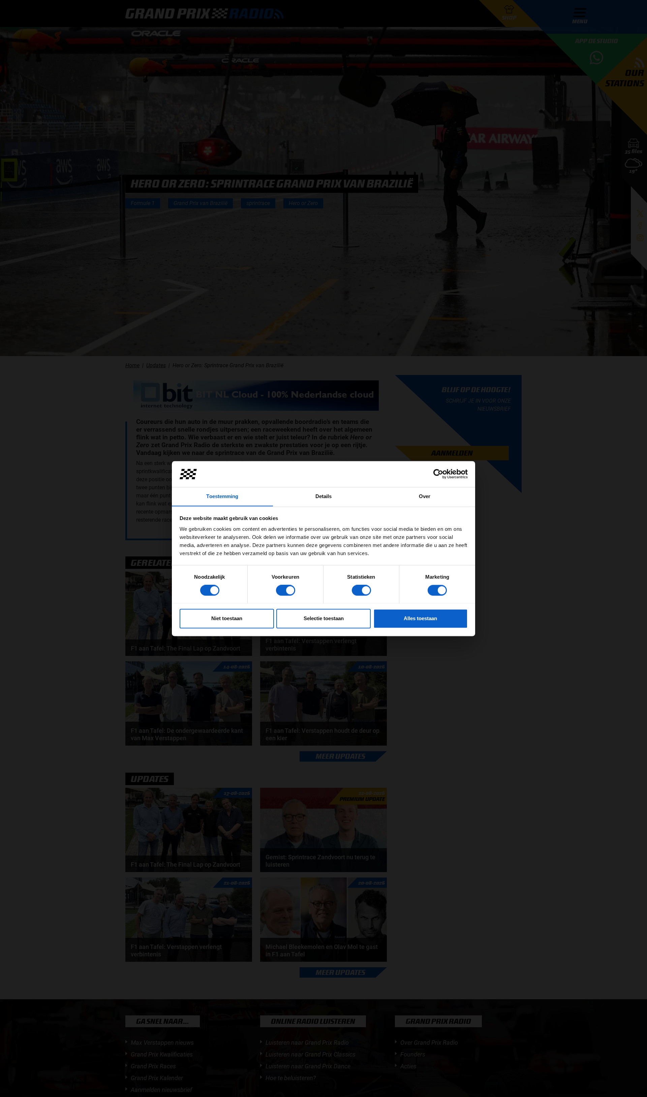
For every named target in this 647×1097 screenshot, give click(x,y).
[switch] (285, 590)
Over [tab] (424, 496)
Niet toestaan (226, 618)
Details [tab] (323, 496)
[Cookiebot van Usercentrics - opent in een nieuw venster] (438, 474)
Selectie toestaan (324, 618)
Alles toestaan (420, 618)
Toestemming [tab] (222, 496)
